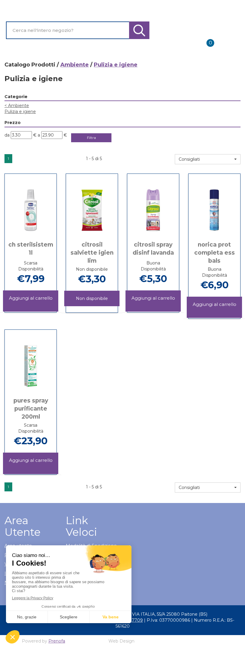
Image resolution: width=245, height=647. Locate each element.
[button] (208, 159)
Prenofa (56, 641)
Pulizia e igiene (20, 111)
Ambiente (74, 64)
